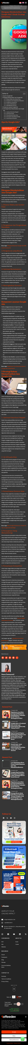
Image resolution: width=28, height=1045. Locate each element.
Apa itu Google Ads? (8, 95)
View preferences (14, 1039)
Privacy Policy (17, 1043)
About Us (18, 938)
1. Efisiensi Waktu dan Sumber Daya (13, 99)
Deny (14, 1036)
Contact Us (5, 972)
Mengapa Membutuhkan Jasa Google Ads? (13, 97)
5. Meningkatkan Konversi (11, 105)
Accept (14, 1032)
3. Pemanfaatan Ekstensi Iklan (12, 115)
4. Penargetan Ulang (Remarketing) (13, 116)
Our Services (5, 938)
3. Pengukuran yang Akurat (11, 102)
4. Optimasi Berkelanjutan (11, 103)
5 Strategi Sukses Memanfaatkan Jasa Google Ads (13, 109)
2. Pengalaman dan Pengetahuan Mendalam (15, 100)
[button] (26, 1017)
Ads (8, 5)
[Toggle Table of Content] (23, 94)
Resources (4, 951)
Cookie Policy (10, 1043)
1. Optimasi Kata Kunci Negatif (12, 112)
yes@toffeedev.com (9, 919)
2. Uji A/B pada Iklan (10, 113)
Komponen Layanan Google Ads (10, 107)
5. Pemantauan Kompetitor (11, 118)
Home (5, 5)
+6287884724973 (8, 922)
